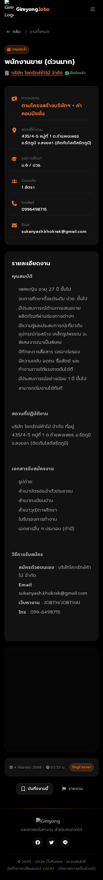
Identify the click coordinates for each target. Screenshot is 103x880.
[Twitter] (51, 842)
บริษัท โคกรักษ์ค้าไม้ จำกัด (37, 72)
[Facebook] (38, 842)
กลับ (17, 32)
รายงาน (75, 789)
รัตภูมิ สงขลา (81, 767)
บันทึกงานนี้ (38, 789)
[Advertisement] (51, 699)
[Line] (65, 842)
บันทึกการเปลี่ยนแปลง (30, 868)
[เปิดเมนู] (92, 9)
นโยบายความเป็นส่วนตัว (77, 868)
